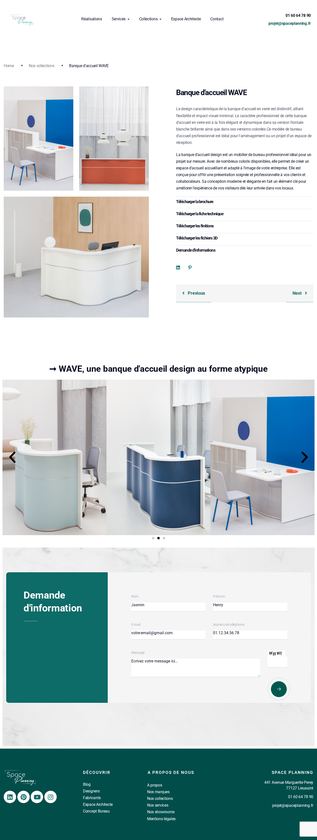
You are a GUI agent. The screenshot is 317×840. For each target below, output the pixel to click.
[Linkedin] (10, 797)
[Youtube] (37, 797)
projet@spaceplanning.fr (289, 23)
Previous (196, 293)
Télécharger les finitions (195, 225)
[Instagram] (50, 797)
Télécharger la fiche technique (199, 213)
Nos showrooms (161, 812)
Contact (216, 19)
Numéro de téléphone (228, 625)
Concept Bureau (96, 811)
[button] (12, 457)
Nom (134, 596)
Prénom (219, 596)
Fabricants (92, 797)
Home (9, 65)
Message (138, 653)
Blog (87, 784)
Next (297, 293)
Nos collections (41, 65)
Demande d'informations (195, 250)
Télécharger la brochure (194, 201)
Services (119, 19)
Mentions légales (161, 818)
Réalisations (91, 19)
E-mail (135, 625)
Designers (91, 791)
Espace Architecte (186, 19)
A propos (154, 785)
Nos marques (158, 791)
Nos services (157, 805)
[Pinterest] (23, 797)
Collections (148, 19)
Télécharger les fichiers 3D (196, 238)
